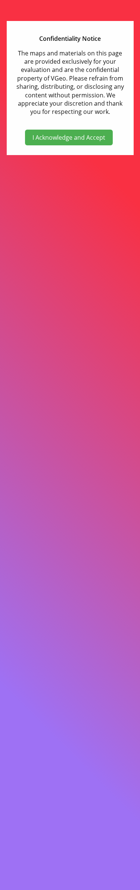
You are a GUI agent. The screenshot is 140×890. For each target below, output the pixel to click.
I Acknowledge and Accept (68, 137)
